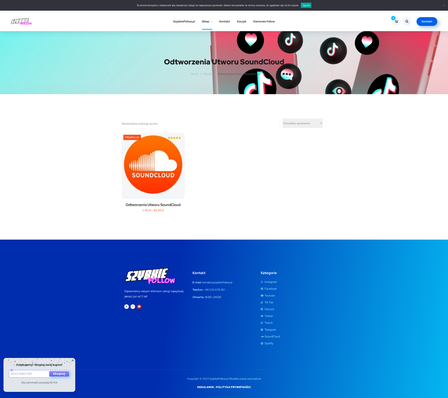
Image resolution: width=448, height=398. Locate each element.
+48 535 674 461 (214, 290)
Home (195, 74)
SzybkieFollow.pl (184, 21)
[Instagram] (133, 306)
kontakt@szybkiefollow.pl (217, 282)
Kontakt (224, 21)
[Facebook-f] (126, 306)
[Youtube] (139, 306)
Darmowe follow (264, 21)
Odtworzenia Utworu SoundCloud (153, 205)
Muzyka (208, 74)
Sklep (205, 21)
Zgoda (306, 5)
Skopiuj (59, 374)
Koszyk (241, 21)
